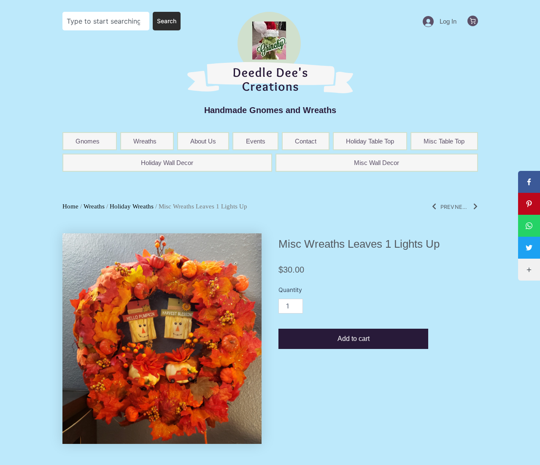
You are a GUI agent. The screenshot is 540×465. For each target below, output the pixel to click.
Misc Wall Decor (376, 162)
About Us (203, 141)
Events (255, 141)
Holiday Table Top (370, 141)
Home (70, 206)
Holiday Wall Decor (167, 162)
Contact (305, 141)
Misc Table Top (444, 141)
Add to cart (354, 338)
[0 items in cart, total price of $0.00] (472, 21)
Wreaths (94, 206)
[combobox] (106, 21)
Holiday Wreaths (132, 206)
